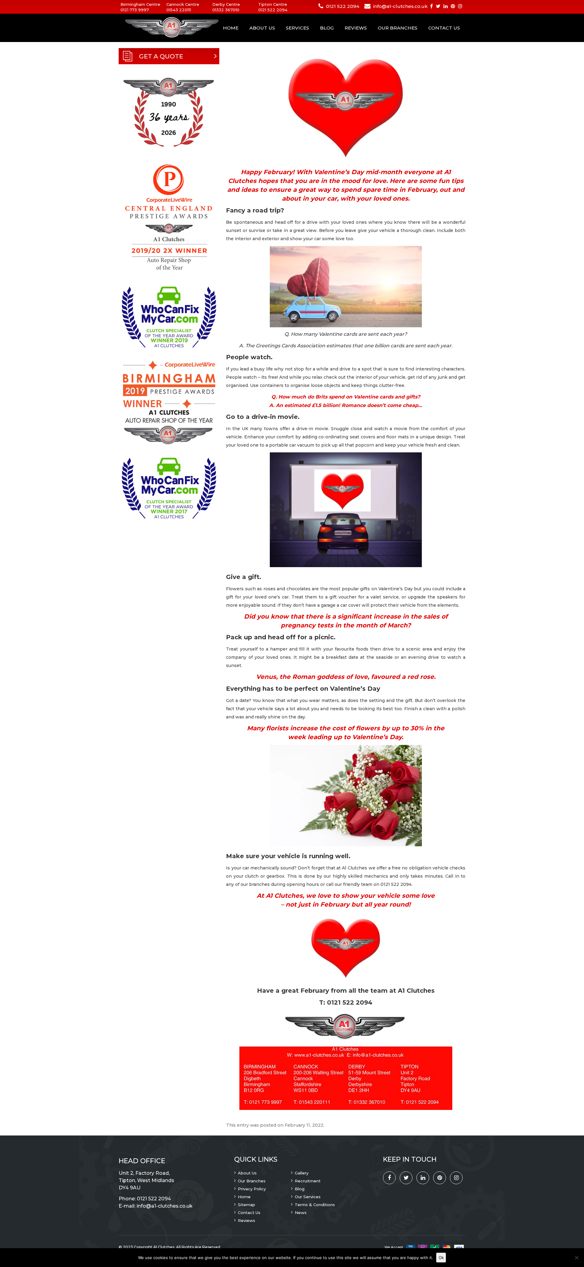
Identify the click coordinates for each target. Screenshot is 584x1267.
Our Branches (397, 28)
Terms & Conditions (315, 1204)
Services (297, 28)
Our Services (308, 1196)
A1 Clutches (163, 1247)
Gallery (301, 1172)
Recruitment (308, 1180)
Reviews (356, 28)
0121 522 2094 (272, 9)
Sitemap (246, 1204)
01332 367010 (225, 9)
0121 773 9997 (134, 9)
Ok (441, 1257)
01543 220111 (178, 9)
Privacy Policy (252, 1188)
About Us (262, 28)
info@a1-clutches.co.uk (400, 6)
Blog (327, 28)
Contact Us (444, 28)
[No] (576, 1258)
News (301, 1212)
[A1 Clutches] (164, 28)
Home (230, 28)
